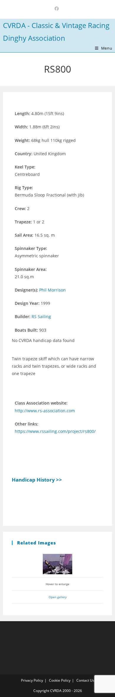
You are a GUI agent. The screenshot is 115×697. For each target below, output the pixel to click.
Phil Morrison (52, 290)
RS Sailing (41, 316)
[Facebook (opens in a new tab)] (57, 8)
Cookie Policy (59, 680)
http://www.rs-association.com (45, 410)
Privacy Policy (32, 680)
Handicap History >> (37, 479)
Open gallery (58, 597)
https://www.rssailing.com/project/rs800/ (55, 431)
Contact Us (85, 680)
